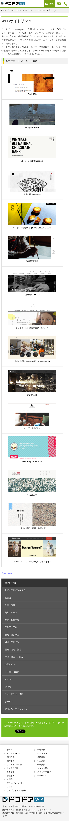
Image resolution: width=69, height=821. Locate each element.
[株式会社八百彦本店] (32, 185)
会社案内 (10, 776)
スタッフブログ (44, 772)
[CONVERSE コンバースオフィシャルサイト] (32, 552)
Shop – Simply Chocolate (32, 161)
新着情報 (10, 772)
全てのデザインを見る (15, 590)
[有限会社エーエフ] (32, 286)
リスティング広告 (14, 764)
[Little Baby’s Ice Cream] (32, 451)
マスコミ (9, 679)
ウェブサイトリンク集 (16, 790)
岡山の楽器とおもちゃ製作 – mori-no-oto (32, 361)
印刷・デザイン (12, 642)
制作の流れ (11, 757)
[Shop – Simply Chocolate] (32, 152)
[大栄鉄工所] (32, 385)
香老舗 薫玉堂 (32, 261)
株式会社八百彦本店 (32, 194)
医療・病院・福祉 (13, 649)
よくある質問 (12, 768)
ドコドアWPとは (14, 753)
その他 (8, 686)
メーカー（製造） (45, 10)
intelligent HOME (32, 127)
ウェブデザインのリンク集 (21, 10)
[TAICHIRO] (32, 85)
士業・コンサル (12, 635)
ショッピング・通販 (14, 694)
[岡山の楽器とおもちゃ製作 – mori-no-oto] (32, 351)
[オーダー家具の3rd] (32, 418)
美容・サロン (11, 612)
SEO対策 (41, 761)
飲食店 (8, 597)
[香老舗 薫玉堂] (32, 252)
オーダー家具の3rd (32, 428)
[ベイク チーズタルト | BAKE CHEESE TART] (32, 219)
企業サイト (10, 664)
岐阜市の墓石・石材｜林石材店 (32, 528)
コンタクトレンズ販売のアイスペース (32, 328)
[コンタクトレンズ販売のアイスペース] (32, 318)
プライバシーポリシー (16, 783)
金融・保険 (10, 605)
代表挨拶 (41, 764)
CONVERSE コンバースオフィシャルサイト (32, 562)
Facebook (41, 776)
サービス (9, 701)
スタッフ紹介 (43, 768)
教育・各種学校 (12, 620)
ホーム (3, 10)
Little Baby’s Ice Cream (32, 461)
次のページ (6, 573)
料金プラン (42, 753)
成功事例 (41, 757)
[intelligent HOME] (32, 119)
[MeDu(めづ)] (32, 485)
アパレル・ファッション (16, 709)
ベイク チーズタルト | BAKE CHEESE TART (32, 228)
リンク (10, 787)
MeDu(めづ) (32, 495)
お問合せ (10, 779)
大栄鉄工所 (32, 395)
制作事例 (10, 761)
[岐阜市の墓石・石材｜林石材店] (32, 518)
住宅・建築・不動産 (14, 657)
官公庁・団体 (11, 627)
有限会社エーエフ (32, 294)
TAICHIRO (32, 94)
